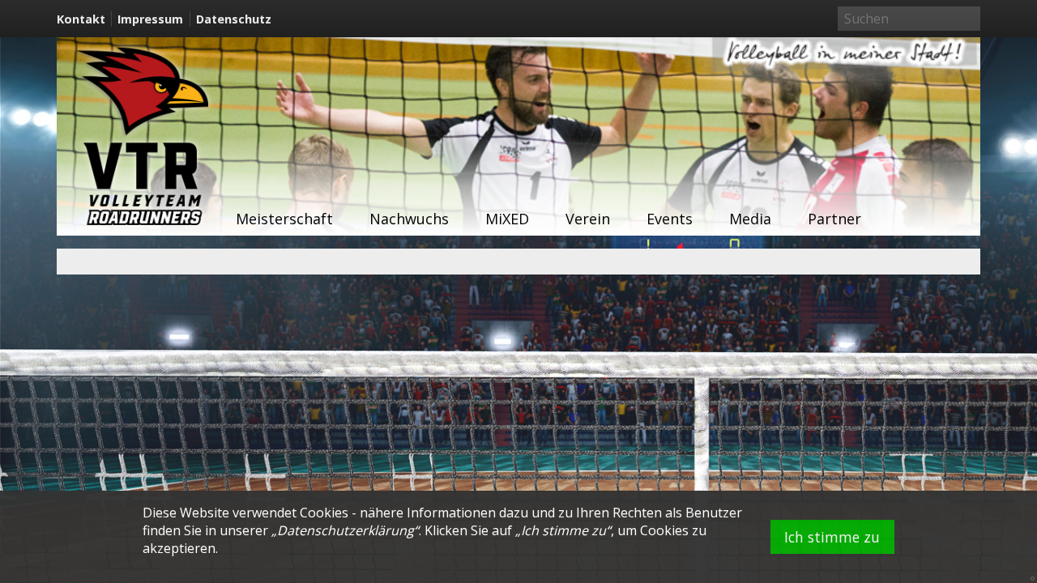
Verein (587, 218)
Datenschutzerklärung (345, 530)
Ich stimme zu (832, 537)
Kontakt (81, 19)
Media (750, 218)
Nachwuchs (409, 218)
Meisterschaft (284, 218)
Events (670, 218)
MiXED (507, 218)
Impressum (150, 19)
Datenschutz (233, 19)
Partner (834, 218)
